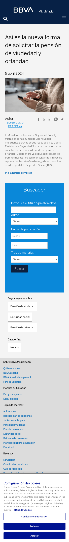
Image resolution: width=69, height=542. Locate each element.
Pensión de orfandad (22, 327)
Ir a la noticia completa (18, 172)
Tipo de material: (22, 252)
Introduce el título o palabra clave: (34, 203)
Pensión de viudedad (22, 306)
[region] (34, 507)
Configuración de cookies (34, 516)
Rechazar (34, 526)
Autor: (15, 215)
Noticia (14, 347)
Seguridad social (20, 317)
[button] (64, 18)
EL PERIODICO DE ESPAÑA (15, 124)
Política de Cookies (22, 510)
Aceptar (34, 535)
